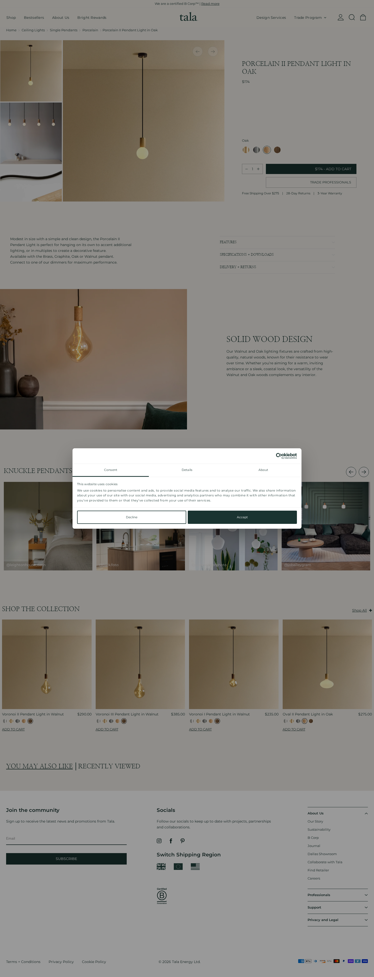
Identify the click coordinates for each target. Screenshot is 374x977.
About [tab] (263, 470)
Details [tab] (187, 470)
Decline (131, 517)
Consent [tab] (110, 470)
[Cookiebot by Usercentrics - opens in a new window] (274, 456)
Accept (242, 517)
